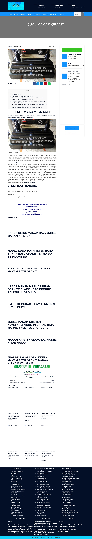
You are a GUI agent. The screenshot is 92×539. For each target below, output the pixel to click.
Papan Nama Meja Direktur (17, 508)
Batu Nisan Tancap (41, 500)
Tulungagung (16, 162)
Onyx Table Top (40, 512)
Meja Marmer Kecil (66, 487)
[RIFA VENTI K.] (35, 6)
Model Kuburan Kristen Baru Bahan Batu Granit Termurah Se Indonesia (26, 97)
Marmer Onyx (14, 481)
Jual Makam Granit (13, 93)
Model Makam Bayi (41, 513)
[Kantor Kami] (52, 6)
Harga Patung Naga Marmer (17, 491)
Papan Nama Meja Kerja (42, 473)
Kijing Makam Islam (15, 504)
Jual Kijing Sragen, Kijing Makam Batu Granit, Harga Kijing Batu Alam (26, 107)
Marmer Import (65, 496)
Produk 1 (22, 14)
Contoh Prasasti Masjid (67, 476)
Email (74, 5)
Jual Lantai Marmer (15, 499)
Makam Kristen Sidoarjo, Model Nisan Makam (21, 106)
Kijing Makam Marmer (16, 468)
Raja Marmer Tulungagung (68, 510)
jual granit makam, (15, 117)
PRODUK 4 (45, 14)
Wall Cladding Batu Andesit (43, 483)
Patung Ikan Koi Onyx (42, 508)
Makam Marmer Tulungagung (44, 507)
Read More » (10, 421)
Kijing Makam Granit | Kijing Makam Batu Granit (21, 99)
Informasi (16, 14)
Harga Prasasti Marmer (16, 512)
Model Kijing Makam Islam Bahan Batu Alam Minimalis (31, 415)
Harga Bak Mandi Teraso (68, 515)
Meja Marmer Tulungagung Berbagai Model (13, 453)
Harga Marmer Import (42, 497)
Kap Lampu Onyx (41, 492)
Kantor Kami (59, 5)
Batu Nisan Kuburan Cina (17, 479)
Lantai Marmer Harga (16, 484)
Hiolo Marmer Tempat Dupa (17, 471)
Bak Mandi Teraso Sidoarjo (43, 502)
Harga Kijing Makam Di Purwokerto (70, 471)
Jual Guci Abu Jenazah (67, 491)
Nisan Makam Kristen (67, 500)
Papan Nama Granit (41, 479)
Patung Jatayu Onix (15, 497)
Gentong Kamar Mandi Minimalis (70, 512)
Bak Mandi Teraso (15, 502)
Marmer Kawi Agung (16, 476)
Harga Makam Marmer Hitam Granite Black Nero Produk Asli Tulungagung (27, 101)
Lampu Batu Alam (66, 502)
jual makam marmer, (13, 115)
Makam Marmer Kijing (42, 481)
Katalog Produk (53, 14)
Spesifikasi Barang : (15, 94)
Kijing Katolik (14, 473)
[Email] (69, 6)
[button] (34, 83)
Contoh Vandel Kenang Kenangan (45, 489)
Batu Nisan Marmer (15, 513)
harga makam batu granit (26, 117)
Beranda (10, 46)
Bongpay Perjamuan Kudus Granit (70, 478)
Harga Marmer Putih (67, 479)
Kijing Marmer (14, 500)
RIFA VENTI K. (42, 5)
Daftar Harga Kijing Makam (68, 505)
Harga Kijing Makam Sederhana (44, 496)
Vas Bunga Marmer (66, 513)
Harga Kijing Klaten (67, 494)
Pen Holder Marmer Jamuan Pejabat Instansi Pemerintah (31, 453)
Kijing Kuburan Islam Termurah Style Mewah (20, 102)
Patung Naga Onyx (66, 486)
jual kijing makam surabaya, (27, 115)
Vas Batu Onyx (14, 494)
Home (10, 14)
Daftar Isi (62, 14)
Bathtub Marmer (66, 497)
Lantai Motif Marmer (67, 470)
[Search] (82, 14)
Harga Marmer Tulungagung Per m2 (45, 468)
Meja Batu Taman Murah (68, 473)
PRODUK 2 (29, 14)
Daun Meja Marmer (15, 505)
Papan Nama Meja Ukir (67, 489)
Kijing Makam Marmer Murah (43, 486)
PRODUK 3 (37, 14)
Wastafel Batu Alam (66, 492)
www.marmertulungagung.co (34, 214)
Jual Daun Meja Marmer (68, 508)
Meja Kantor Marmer (16, 475)
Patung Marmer (40, 475)
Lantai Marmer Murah (42, 510)
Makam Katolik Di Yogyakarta (44, 487)
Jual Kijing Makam (41, 470)
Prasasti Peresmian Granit (68, 504)
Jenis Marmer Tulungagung (43, 505)
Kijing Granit (14, 492)
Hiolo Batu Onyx (66, 507)
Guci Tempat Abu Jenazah (43, 499)
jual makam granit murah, (42, 115)
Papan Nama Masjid (16, 487)
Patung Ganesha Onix (16, 478)
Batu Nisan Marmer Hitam (43, 484)
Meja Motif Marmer (15, 510)
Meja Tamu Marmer (15, 507)
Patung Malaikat (15, 483)
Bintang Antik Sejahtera (44, 537)
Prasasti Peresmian (67, 468)
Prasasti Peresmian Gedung (17, 496)
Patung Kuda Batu (66, 483)
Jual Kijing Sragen (41, 476)
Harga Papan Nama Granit (68, 475)
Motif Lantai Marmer (41, 478)
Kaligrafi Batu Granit (41, 515)
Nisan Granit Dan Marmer (68, 484)
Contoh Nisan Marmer (42, 491)
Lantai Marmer (14, 470)
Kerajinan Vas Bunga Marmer (44, 494)
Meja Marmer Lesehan (42, 504)
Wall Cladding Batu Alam (17, 515)
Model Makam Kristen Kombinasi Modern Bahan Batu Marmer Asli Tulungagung (28, 104)
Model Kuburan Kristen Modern (18, 489)
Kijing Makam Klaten (67, 481)
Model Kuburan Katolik (16, 486)
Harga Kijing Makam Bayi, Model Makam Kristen (21, 96)
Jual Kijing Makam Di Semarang (44, 471)
